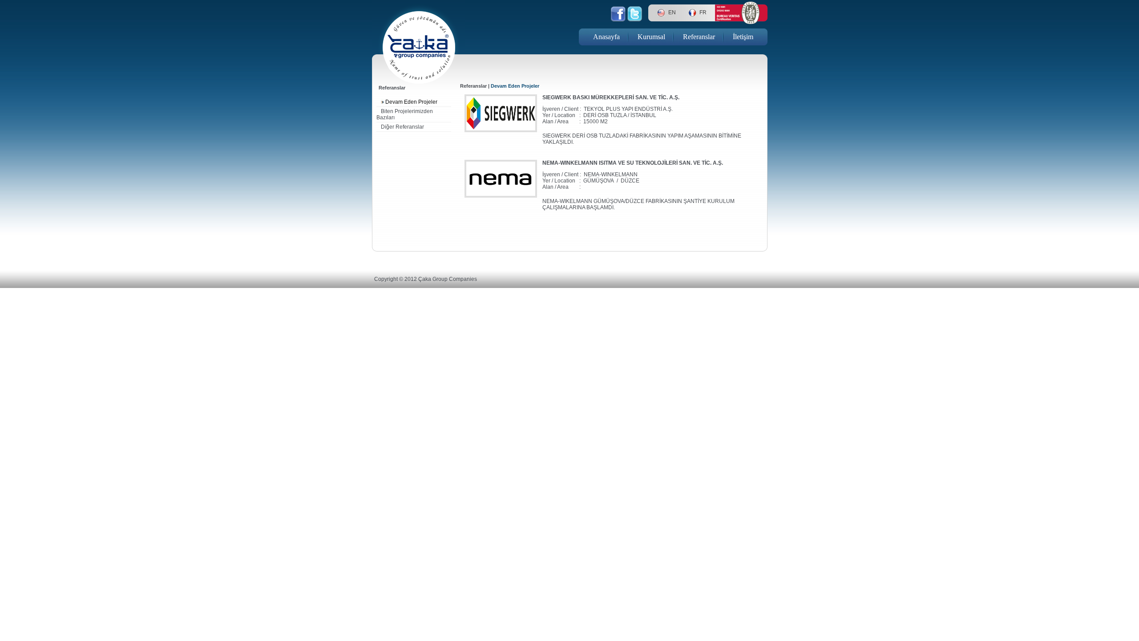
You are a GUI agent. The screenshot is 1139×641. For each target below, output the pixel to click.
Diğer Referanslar (402, 127)
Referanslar (699, 37)
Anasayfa (606, 37)
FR (703, 12)
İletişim (743, 37)
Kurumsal (651, 37)
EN (672, 12)
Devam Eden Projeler (411, 102)
